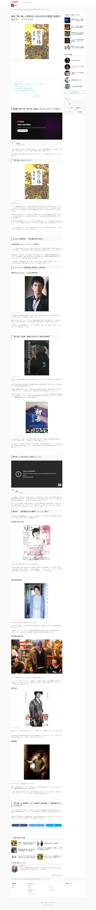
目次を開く (36, 96)
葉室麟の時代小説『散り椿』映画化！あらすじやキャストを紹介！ (29, 84)
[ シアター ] (21, 2)
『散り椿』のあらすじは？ (20, 86)
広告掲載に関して (31, 889)
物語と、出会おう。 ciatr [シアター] (48, 902)
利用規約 (30, 891)
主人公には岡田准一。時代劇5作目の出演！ (23, 88)
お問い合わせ (51, 889)
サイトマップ (51, 887)
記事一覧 (13, 885)
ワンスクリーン (69, 885)
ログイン (50, 885)
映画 (16, 5)
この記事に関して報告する (56, 875)
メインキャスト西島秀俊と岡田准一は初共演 (24, 90)
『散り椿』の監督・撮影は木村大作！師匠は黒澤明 (25, 92)
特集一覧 (13, 887)
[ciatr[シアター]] (14, 2)
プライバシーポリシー (32, 893)
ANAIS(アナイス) (23, 866)
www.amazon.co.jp (17, 60)
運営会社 (30, 885)
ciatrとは (29, 887)
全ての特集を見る (74, 92)
